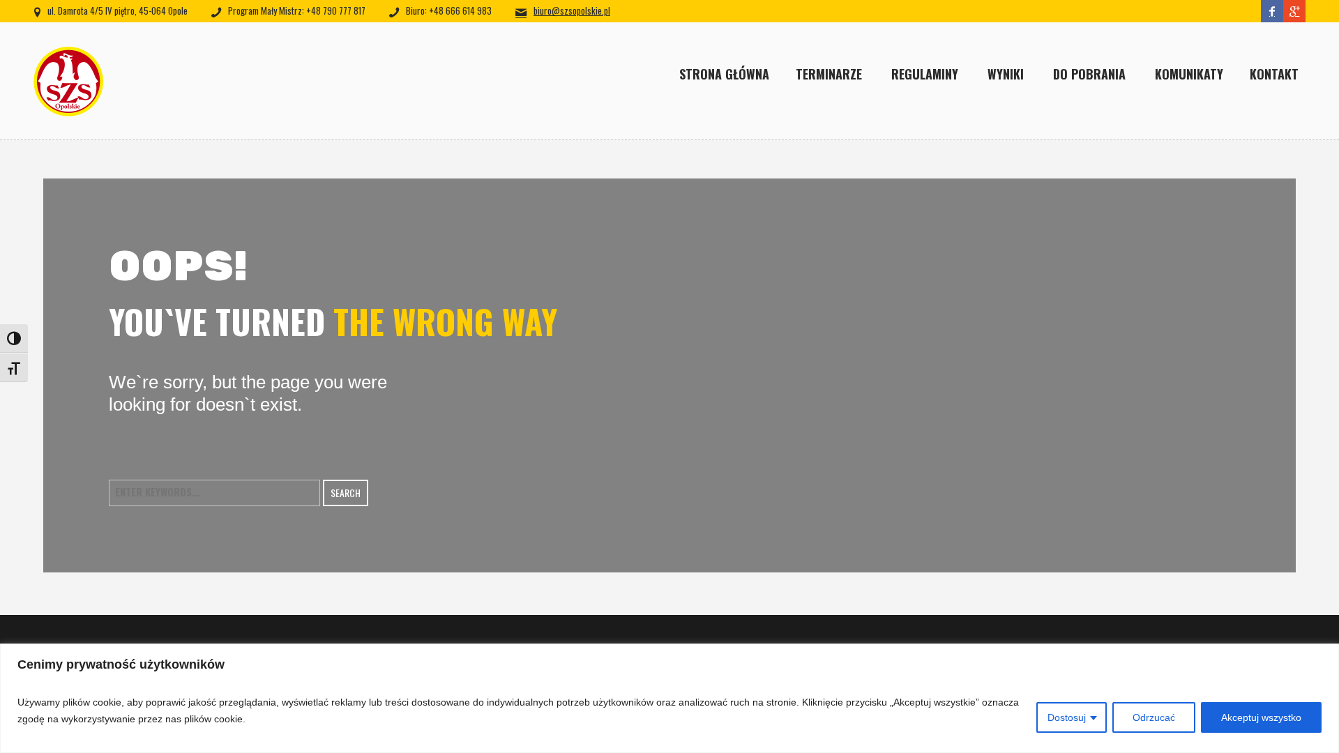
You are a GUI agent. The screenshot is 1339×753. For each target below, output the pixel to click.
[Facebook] (1272, 11)
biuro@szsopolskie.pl (572, 10)
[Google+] (1294, 11)
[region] (669, 698)
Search (346, 492)
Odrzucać (1154, 717)
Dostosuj (1066, 717)
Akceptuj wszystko (1261, 717)
